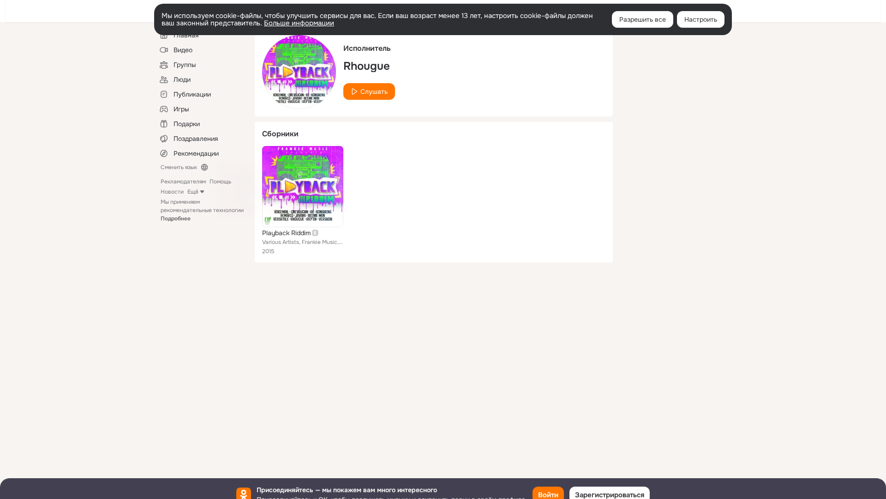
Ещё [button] (192, 191)
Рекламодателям (183, 181)
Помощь (220, 181)
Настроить (700, 19)
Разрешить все (642, 19)
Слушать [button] (374, 91)
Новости (172, 191)
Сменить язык (179, 167)
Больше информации (299, 23)
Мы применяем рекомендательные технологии (202, 210)
